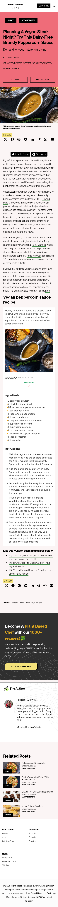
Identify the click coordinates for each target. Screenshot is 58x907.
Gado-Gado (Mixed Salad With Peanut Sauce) (35, 778)
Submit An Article (8, 841)
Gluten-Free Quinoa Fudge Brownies (37, 792)
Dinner (11, 20)
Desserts (8, 800)
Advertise (32, 841)
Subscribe (44, 6)
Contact (5, 833)
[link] (15, 8)
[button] (6, 377)
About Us (32, 833)
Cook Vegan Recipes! (21, 666)
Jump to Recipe (22, 154)
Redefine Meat (34, 255)
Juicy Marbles (39, 244)
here (25, 287)
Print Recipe (40, 154)
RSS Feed (5, 865)
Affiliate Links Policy (9, 861)
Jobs (4, 837)
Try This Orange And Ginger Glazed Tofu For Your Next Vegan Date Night (31, 557)
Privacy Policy (7, 857)
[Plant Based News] (3, 6)
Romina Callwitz (14, 57)
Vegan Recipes (28, 20)
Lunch (7, 771)
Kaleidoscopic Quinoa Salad (34, 763)
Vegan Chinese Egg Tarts (32, 806)
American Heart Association (35, 217)
